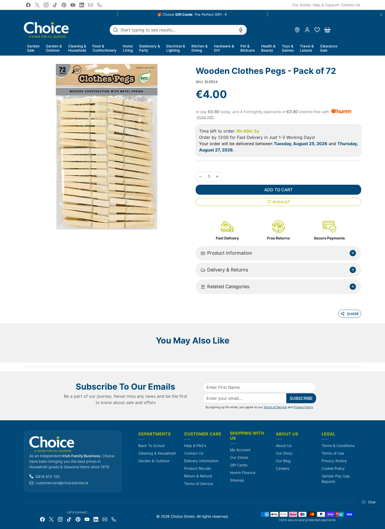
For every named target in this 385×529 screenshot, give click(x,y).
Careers (282, 468)
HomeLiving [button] (128, 48)
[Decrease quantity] (200, 177)
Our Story (284, 453)
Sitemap (237, 480)
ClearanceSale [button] (328, 48)
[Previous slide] (25, 354)
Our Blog (283, 461)
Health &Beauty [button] (268, 48)
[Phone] (99, 5)
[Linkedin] (81, 5)
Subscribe (301, 398)
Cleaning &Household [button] (77, 48)
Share (353, 314)
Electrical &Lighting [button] (175, 48)
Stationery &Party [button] (149, 48)
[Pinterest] (63, 5)
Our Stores (301, 5)
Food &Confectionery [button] (104, 48)
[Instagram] (46, 5)
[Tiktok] (55, 5)
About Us (284, 445)
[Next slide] (359, 354)
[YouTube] (72, 5)
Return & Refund (198, 476)
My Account (240, 450)
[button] (317, 30)
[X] (37, 5)
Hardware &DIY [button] (224, 48)
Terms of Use (333, 453)
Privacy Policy (303, 407)
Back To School (151, 445)
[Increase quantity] (217, 177)
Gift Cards (238, 465)
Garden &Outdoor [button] (54, 48)
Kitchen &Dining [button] (199, 48)
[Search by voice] (241, 29)
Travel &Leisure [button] (307, 48)
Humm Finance (242, 472)
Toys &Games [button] (288, 48)
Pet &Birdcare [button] (247, 48)
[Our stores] (297, 30)
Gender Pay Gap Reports (336, 479)
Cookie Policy (333, 468)
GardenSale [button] (33, 48)
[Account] (307, 30)
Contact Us (350, 5)
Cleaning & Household (157, 453)
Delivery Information (201, 461)
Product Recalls (197, 468)
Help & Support (326, 5)
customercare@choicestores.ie (62, 483)
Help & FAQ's (195, 445)
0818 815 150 (48, 476)
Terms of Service (275, 407)
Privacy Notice (334, 461)
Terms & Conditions (338, 445)
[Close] (381, 14)
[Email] (90, 5)
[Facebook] (28, 5)
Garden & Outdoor (153, 461)
